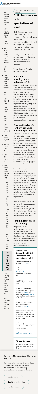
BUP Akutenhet (25, 306)
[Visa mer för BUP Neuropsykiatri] (2, 135)
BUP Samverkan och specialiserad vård (8, 261)
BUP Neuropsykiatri (6, 138)
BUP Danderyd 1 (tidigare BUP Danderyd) (6, 18)
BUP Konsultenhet (7, 201)
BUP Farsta (6, 43)
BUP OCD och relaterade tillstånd (7, 241)
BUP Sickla (5, 93)
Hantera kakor (13, 387)
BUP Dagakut (25, 292)
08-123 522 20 (20, 272)
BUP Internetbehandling (8, 187)
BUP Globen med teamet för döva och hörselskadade (6, 55)
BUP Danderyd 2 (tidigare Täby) (6, 33)
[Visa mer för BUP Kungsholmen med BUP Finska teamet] (2, 75)
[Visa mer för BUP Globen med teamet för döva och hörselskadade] (2, 48)
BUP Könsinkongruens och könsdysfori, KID (7, 220)
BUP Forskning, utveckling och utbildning (6, 172)
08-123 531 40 (29, 294)
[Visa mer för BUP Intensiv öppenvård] (2, 144)
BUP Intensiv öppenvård (6, 147)
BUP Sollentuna (6, 110)
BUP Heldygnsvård (6, 158)
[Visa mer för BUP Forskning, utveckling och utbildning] (2, 165)
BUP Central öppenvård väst (7, 128)
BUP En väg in (25, 263)
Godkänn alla (13, 377)
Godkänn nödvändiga (16, 382)
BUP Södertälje (6, 118)
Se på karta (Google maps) (23, 333)
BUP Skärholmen (6, 101)
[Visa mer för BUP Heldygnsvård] (2, 155)
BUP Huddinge (5, 69)
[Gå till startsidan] (19, 3)
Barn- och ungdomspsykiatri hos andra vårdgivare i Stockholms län (7, 284)
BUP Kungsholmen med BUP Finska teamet (6, 82)
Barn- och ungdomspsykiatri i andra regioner (7, 303)
